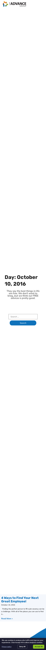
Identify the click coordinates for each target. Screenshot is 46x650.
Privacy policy (7, 647)
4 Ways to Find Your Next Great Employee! (20, 599)
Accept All (39, 647)
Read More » (7, 618)
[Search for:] (23, 316)
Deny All (22, 647)
